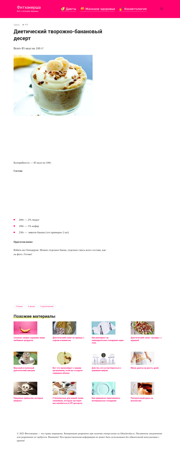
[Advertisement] (60, 138)
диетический (47, 306)
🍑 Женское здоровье (97, 9)
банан (20, 306)
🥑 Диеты (68, 9)
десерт (32, 306)
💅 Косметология (133, 9)
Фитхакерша (29, 7)
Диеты (17, 25)
